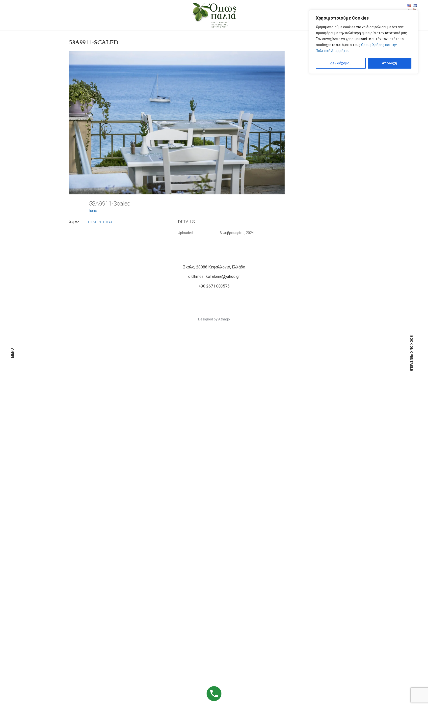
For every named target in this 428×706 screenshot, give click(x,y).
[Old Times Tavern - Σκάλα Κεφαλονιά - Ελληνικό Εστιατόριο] (214, 15)
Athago (224, 319)
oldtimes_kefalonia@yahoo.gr (214, 276)
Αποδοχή (389, 63)
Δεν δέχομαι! (340, 63)
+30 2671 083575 (214, 286)
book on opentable (411, 353)
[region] (363, 42)
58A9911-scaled (93, 42)
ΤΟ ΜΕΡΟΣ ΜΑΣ (100, 222)
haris (93, 210)
